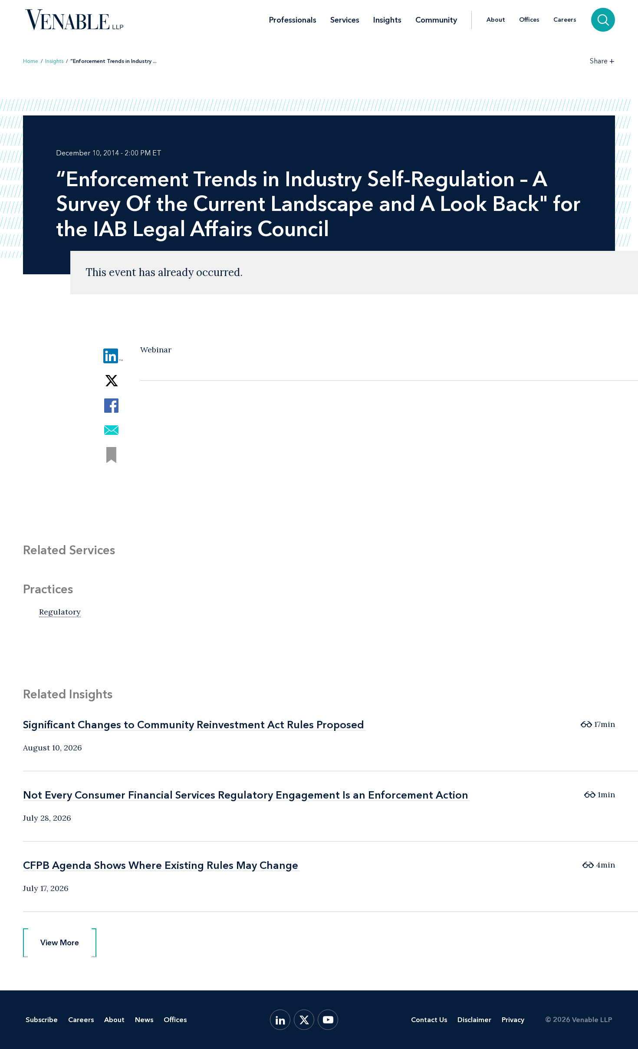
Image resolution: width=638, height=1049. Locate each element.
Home (30, 61)
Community (436, 20)
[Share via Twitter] (111, 380)
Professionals (292, 20)
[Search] (603, 20)
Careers (564, 20)
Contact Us (429, 1020)
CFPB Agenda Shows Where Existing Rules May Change (160, 865)
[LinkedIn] (280, 1020)
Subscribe (42, 1020)
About (496, 20)
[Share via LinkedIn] (111, 356)
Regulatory (60, 612)
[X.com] (304, 1020)
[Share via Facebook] (111, 405)
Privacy (513, 1020)
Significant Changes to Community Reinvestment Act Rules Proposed (193, 724)
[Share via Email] (111, 430)
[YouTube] (328, 1020)
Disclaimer (474, 1020)
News (144, 1020)
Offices (529, 20)
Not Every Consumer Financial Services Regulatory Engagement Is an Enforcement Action (245, 795)
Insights (387, 20)
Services (344, 20)
